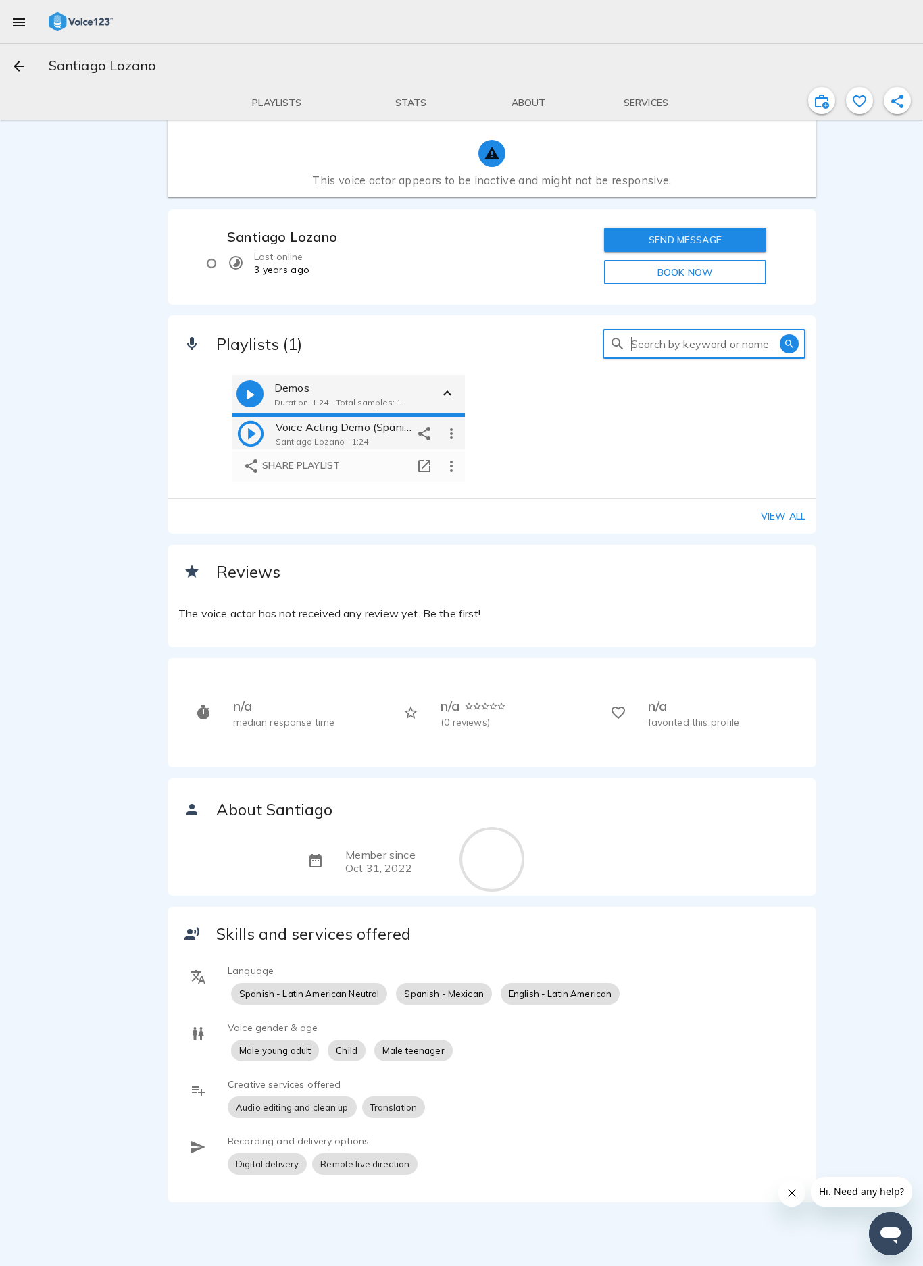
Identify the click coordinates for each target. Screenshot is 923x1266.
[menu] (18, 21)
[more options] (451, 433)
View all (783, 516)
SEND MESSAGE (685, 240)
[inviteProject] (821, 100)
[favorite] (859, 100)
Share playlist (299, 465)
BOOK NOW (685, 272)
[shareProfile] (897, 100)
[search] (617, 343)
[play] (250, 433)
